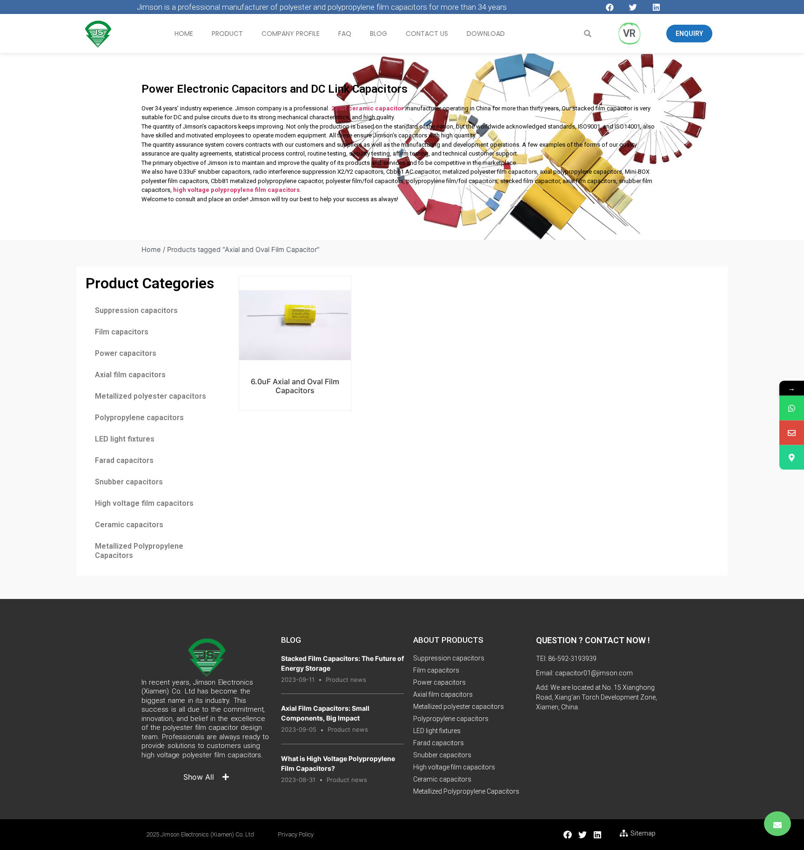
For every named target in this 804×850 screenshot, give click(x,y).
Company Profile (290, 33)
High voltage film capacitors (144, 503)
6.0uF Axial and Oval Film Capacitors (295, 386)
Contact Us (427, 33)
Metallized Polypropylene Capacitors (139, 551)
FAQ (344, 33)
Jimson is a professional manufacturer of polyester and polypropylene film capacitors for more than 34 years (322, 7)
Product (227, 33)
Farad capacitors (124, 460)
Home (183, 33)
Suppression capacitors (136, 310)
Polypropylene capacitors (139, 417)
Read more (295, 357)
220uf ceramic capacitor (367, 108)
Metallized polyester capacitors (150, 396)
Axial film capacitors (130, 374)
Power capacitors (125, 353)
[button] (689, 33)
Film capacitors (121, 331)
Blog (378, 33)
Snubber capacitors (129, 481)
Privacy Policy (296, 834)
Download (486, 33)
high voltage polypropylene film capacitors (236, 189)
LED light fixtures (124, 439)
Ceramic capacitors (129, 524)
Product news (346, 679)
